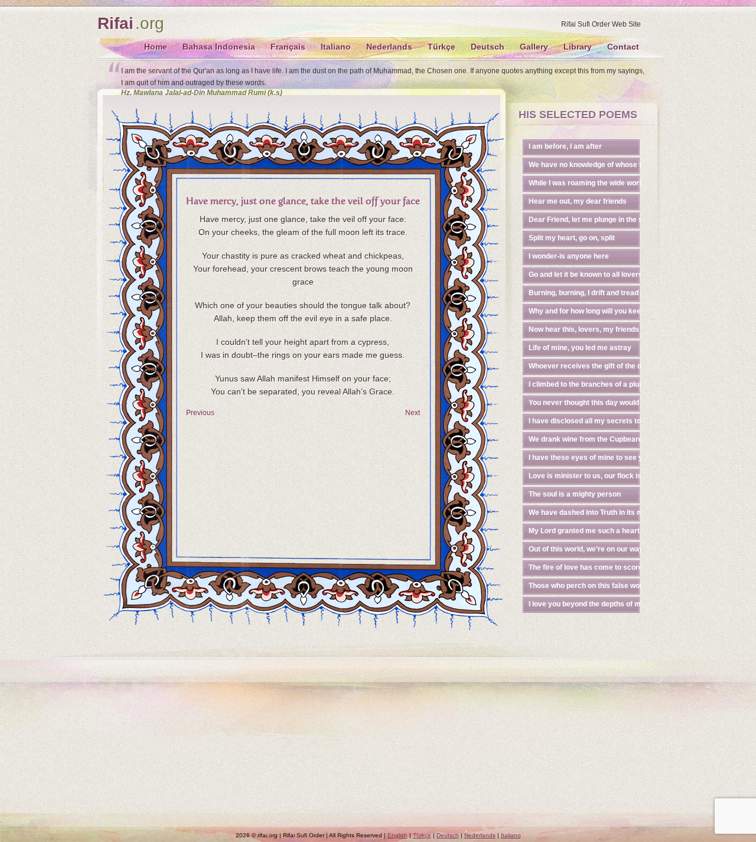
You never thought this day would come (585, 403)
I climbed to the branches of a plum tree (585, 384)
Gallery (534, 46)
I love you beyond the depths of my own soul (585, 604)
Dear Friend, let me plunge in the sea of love (585, 220)
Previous (200, 413)
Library (577, 46)
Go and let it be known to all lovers (585, 274)
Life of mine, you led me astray (580, 348)
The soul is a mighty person (575, 494)
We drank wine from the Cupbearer (585, 439)
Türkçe (441, 46)
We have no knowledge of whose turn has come (585, 165)
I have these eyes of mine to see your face (585, 457)
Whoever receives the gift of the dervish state (585, 366)
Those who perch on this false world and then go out (585, 586)
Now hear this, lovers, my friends (584, 329)
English (397, 835)
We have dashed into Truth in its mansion (585, 512)
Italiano (336, 46)
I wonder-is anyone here (569, 256)
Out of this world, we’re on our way (585, 549)
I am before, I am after (565, 146)
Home (155, 46)
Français (288, 46)
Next (412, 413)
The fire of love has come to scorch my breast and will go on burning (585, 567)
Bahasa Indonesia (219, 46)
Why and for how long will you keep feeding (585, 311)
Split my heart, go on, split (572, 238)
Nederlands (389, 46)
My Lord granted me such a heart (584, 531)
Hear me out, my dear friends (578, 201)
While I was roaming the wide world (585, 183)
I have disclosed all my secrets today (585, 421)
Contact (623, 46)
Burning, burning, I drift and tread (583, 293)
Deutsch (487, 46)
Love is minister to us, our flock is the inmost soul (585, 476)
